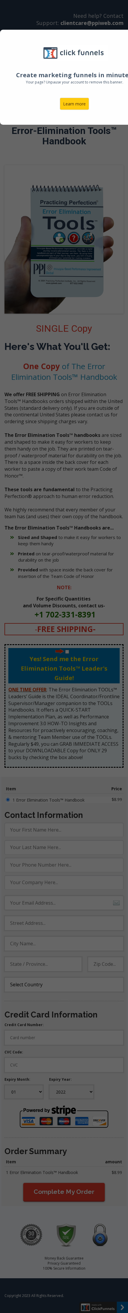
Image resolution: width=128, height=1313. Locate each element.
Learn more (74, 104)
